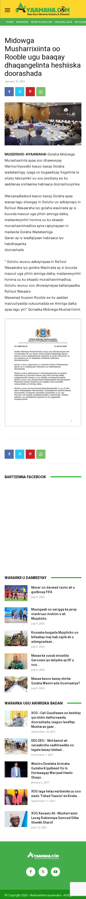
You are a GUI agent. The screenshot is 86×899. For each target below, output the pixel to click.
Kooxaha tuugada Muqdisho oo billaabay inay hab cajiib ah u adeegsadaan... (54, 637)
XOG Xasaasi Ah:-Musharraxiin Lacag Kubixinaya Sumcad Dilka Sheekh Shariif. (55, 817)
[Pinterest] (30, 91)
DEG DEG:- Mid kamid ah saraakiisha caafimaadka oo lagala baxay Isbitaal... (52, 745)
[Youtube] (55, 871)
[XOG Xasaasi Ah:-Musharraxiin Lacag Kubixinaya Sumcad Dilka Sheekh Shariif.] (16, 819)
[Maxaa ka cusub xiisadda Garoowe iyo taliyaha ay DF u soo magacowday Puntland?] (16, 661)
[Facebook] (9, 91)
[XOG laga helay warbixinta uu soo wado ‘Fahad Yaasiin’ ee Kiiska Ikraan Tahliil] (16, 797)
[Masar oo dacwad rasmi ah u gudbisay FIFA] (16, 593)
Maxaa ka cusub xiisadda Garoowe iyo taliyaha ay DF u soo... (52, 660)
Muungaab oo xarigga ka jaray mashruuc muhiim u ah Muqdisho (54, 614)
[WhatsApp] (40, 91)
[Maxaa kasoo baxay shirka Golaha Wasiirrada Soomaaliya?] (16, 684)
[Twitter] (19, 91)
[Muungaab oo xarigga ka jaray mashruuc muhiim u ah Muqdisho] (16, 615)
